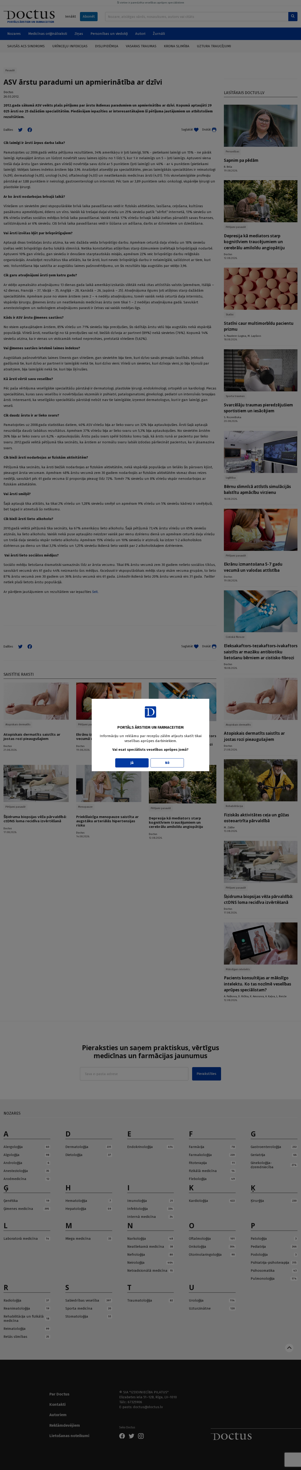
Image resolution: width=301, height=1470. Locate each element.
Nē (167, 763)
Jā (132, 763)
